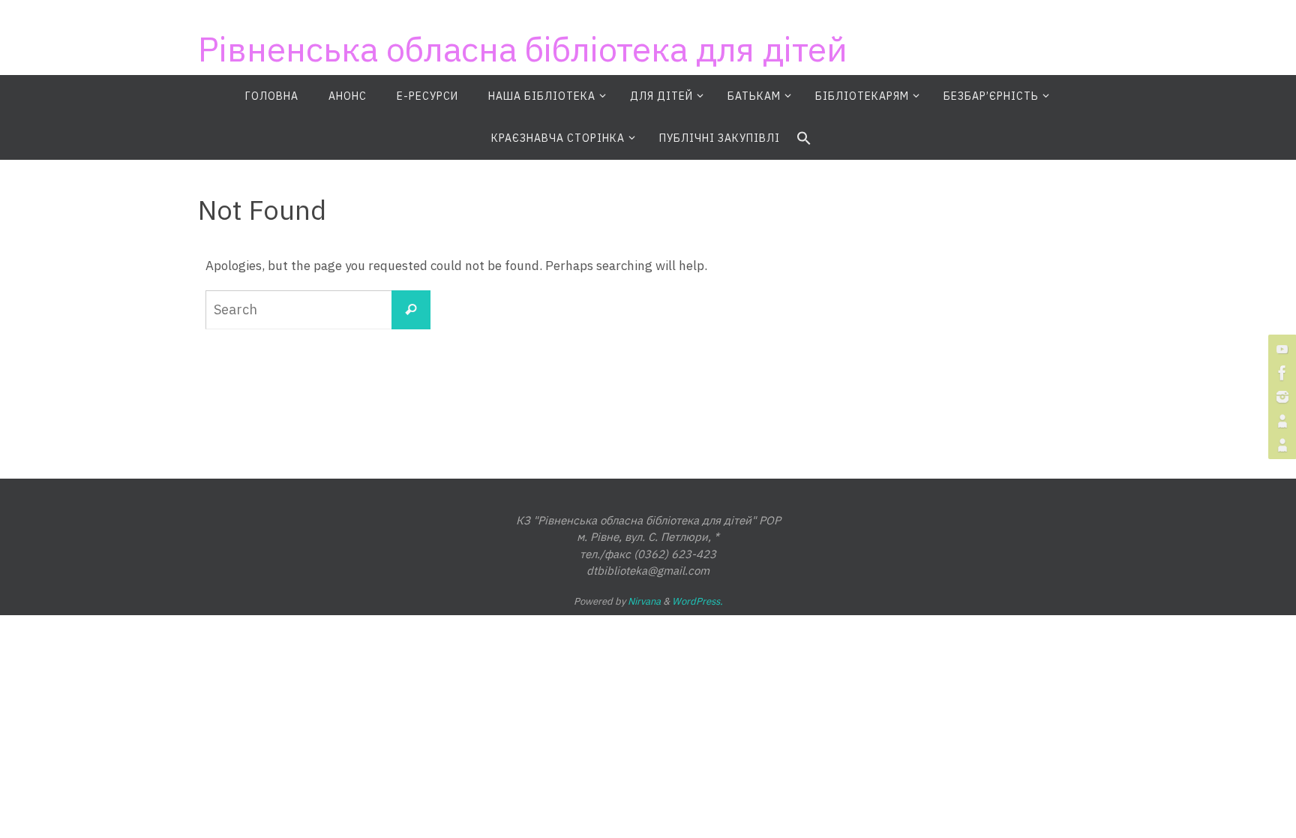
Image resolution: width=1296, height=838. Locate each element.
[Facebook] (1280, 373)
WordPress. (697, 601)
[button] (804, 139)
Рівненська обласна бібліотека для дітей (523, 48)
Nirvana (644, 601)
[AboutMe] (1280, 421)
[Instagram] (1280, 397)
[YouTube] (1280, 349)
